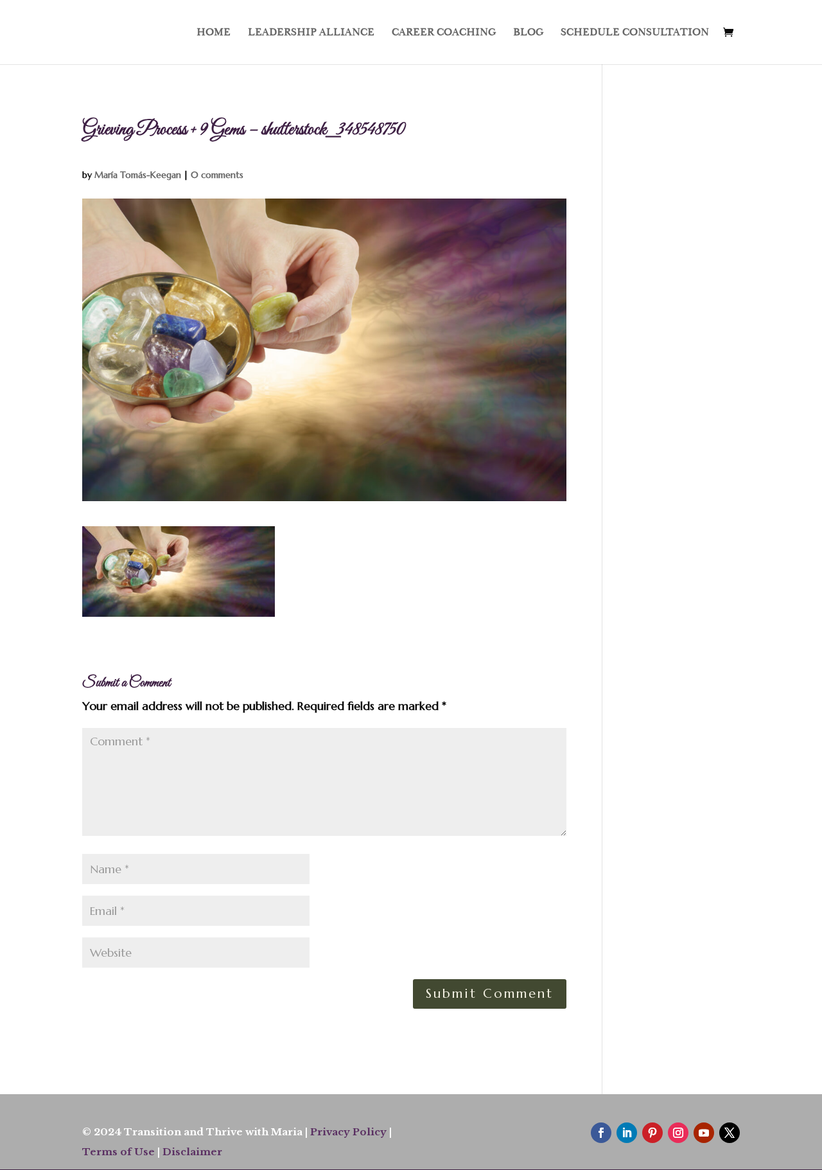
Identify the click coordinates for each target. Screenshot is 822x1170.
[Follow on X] (729, 1132)
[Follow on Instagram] (678, 1132)
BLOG (528, 33)
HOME (214, 33)
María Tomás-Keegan (137, 175)
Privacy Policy (348, 1132)
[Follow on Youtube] (704, 1132)
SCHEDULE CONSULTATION (635, 33)
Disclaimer (192, 1152)
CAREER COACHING (444, 33)
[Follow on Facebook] (601, 1132)
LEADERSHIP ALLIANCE (311, 33)
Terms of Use (118, 1152)
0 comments (217, 175)
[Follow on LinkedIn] (626, 1132)
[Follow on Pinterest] (652, 1132)
